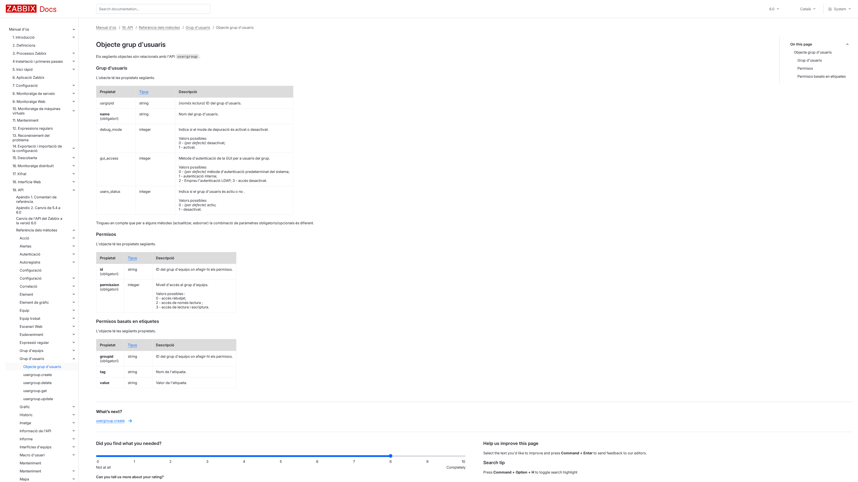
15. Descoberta (25, 158)
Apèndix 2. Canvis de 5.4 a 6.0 (38, 210)
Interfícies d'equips (35, 447)
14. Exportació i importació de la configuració (37, 148)
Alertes (25, 246)
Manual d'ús (19, 29)
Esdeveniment (31, 334)
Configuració (31, 270)
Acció (24, 238)
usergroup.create (37, 374)
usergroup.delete (37, 382)
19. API (18, 190)
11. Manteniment (25, 120)
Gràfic (25, 407)
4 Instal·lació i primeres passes (38, 61)
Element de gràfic (34, 302)
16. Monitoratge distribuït (33, 166)
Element (26, 294)
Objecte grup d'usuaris (42, 366)
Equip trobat (30, 318)
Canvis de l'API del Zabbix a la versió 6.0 (39, 220)
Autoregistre (30, 262)
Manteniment (30, 463)
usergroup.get (35, 391)
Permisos (805, 68)
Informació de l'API (35, 431)
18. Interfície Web (27, 182)
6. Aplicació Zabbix (28, 77)
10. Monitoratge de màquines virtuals (36, 110)
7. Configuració (25, 85)
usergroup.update (38, 399)
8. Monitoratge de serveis (34, 93)
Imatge (25, 423)
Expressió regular (34, 342)
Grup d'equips (31, 350)
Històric (26, 415)
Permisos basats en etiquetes (821, 76)
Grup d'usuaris (32, 358)
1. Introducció (24, 37)
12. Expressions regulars (33, 128)
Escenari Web (31, 326)
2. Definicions (24, 45)
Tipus (143, 91)
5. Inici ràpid (23, 69)
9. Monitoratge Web (29, 101)
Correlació (28, 286)
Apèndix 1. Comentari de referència (36, 199)
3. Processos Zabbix (29, 53)
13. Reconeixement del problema (31, 137)
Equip (24, 310)
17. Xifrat (19, 174)
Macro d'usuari (32, 455)
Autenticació (30, 254)
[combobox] (154, 9)
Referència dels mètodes (36, 230)
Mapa (24, 479)
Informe (26, 439)
